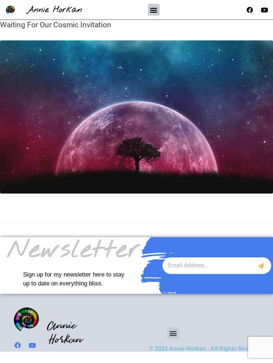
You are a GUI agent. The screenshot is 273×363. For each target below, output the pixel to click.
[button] (154, 10)
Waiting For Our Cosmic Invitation (55, 25)
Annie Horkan (54, 9)
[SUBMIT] (261, 265)
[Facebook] (249, 10)
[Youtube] (264, 10)
